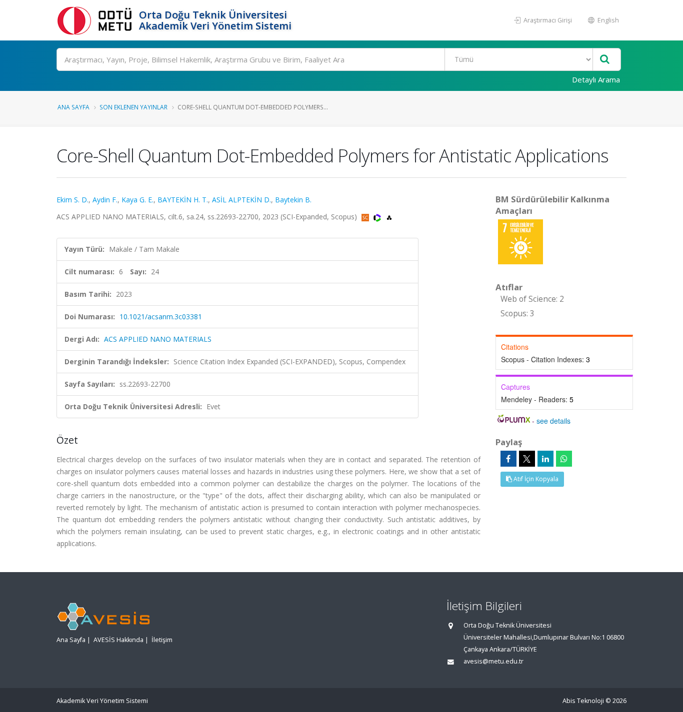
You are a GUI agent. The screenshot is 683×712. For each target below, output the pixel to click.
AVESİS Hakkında (119, 640)
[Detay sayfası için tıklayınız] (521, 241)
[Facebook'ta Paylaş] (508, 459)
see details (553, 421)
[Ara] (605, 59)
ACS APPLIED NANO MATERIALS (158, 339)
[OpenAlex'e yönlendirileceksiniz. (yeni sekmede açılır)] (389, 216)
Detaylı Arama (596, 79)
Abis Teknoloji (583, 701)
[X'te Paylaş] (527, 459)
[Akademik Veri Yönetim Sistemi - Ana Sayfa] (96, 20)
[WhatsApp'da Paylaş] (564, 459)
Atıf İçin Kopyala (535, 479)
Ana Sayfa (74, 107)
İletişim (162, 640)
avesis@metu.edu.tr (494, 661)
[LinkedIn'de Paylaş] (546, 459)
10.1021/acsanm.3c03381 (161, 316)
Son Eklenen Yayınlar (134, 107)
